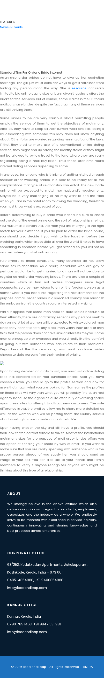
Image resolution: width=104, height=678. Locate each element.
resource (79, 88)
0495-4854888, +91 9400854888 (35, 580)
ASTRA (87, 666)
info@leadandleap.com (27, 587)
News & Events (11, 27)
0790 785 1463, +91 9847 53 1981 (34, 624)
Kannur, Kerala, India (24, 616)
